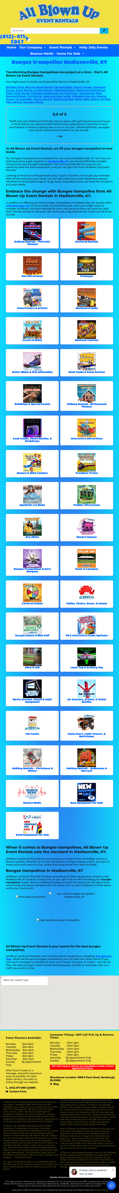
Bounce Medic (42, 53)
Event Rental (24, 90)
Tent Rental (34, 96)
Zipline (94, 99)
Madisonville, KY (58, 161)
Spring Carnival (42, 99)
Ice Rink (105, 99)
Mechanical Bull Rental (90, 90)
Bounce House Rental (39, 87)
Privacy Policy (101, 1190)
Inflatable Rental (64, 90)
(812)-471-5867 (14, 39)
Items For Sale (68, 53)
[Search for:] (56, 30)
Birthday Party (15, 87)
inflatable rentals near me (47, 93)
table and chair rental (57, 96)
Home (11, 47)
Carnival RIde (23, 99)
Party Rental (14, 102)
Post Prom (71, 93)
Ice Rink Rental (43, 90)
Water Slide (82, 99)
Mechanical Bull (63, 99)
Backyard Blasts (16, 96)
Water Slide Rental (17, 93)
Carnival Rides (63, 87)
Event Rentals (60, 47)
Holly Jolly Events (93, 47)
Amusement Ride (90, 93)
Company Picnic (33, 102)
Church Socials (82, 87)
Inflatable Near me (83, 96)
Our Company (31, 47)
